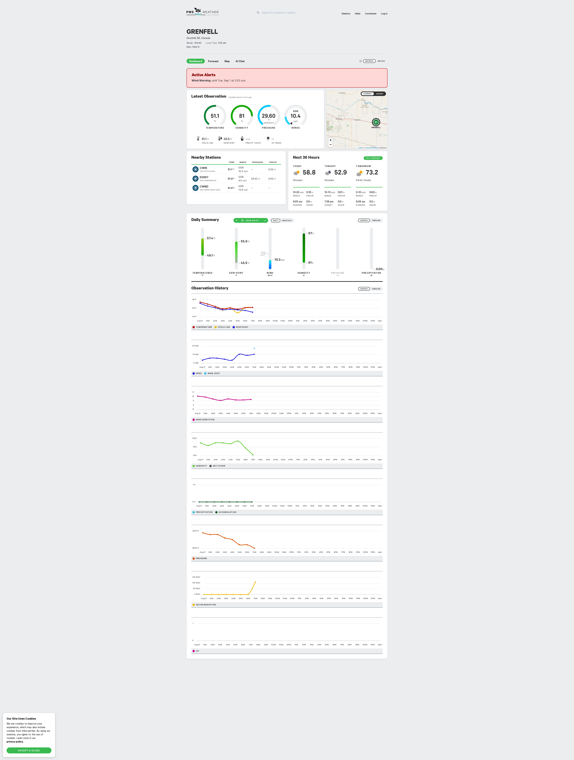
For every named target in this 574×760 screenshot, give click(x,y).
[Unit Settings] (360, 61)
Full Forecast (373, 158)
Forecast (213, 61)
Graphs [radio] (364, 289)
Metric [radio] (381, 61)
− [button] (331, 144)
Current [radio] (367, 94)
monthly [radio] (287, 220)
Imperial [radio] (369, 61)
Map (227, 61)
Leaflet (360, 147)
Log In (384, 13)
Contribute (370, 13)
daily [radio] (275, 220)
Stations (346, 13)
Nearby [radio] (379, 94)
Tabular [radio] (376, 289)
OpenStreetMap (372, 147)
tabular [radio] (376, 220)
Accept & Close (29, 750)
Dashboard (195, 61)
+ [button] (331, 140)
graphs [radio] (364, 220)
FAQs (357, 13)
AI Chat (240, 61)
